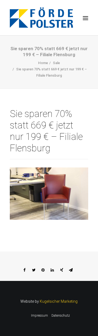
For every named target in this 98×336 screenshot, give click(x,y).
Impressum (39, 315)
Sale (56, 63)
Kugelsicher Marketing (59, 301)
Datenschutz (60, 315)
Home (43, 63)
